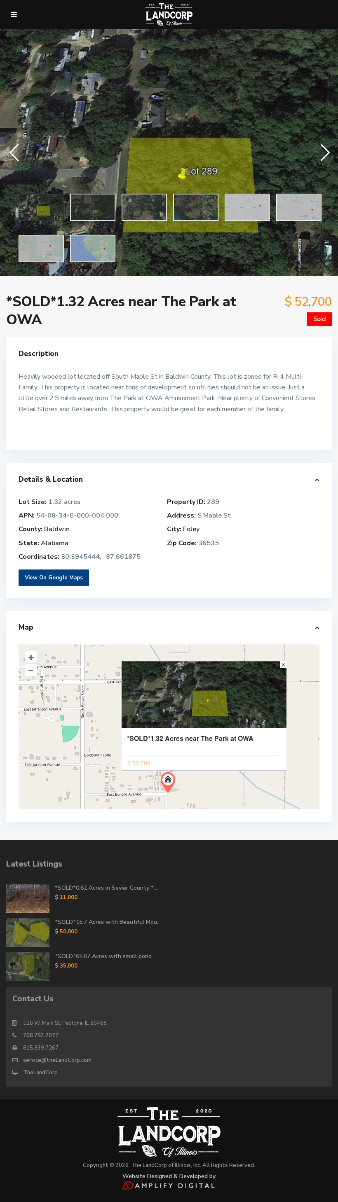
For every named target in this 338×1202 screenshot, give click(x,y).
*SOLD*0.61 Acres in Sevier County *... (106, 888)
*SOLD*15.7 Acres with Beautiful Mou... (108, 922)
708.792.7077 (41, 1035)
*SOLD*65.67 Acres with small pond (103, 956)
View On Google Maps (54, 577)
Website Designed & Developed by (169, 1176)
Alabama (54, 543)
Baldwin (57, 529)
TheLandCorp (40, 1072)
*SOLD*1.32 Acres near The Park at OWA (190, 738)
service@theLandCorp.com (57, 1060)
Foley (191, 529)
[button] (13, 152)
